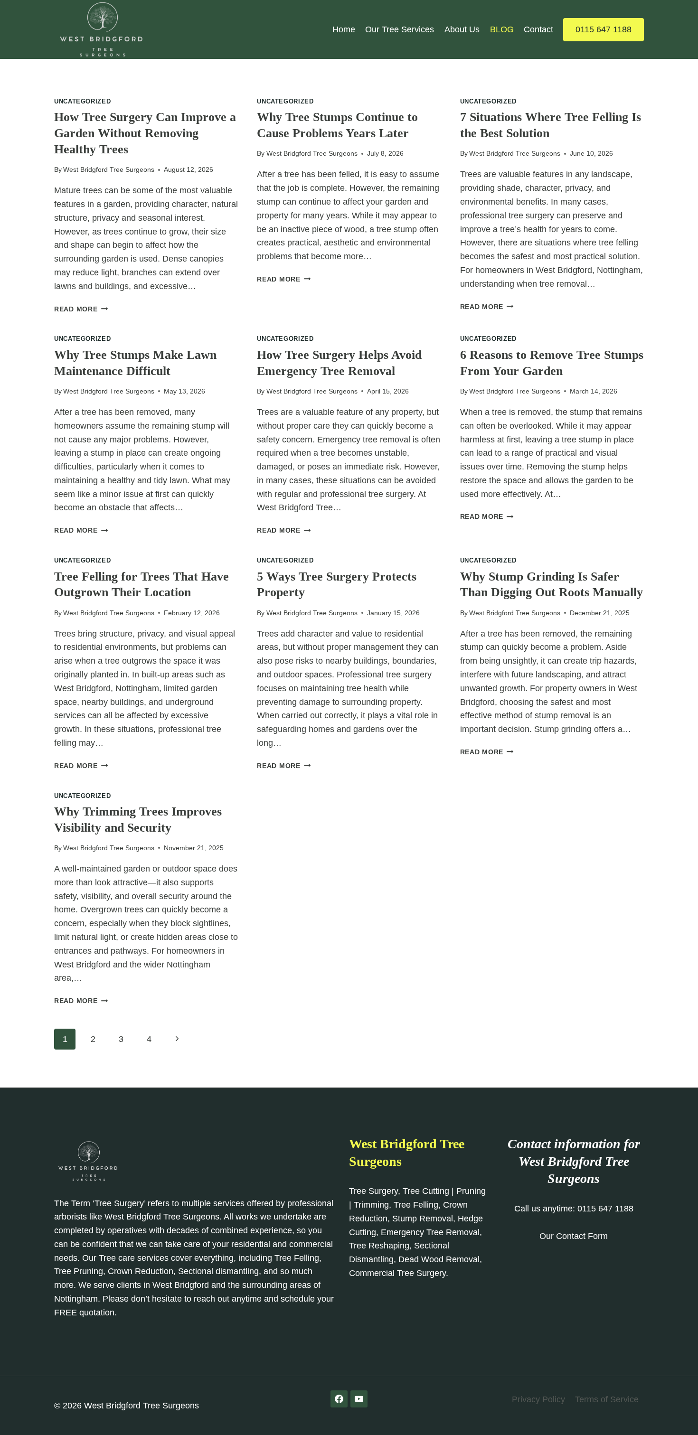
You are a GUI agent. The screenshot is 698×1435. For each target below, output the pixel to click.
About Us (462, 29)
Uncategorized (82, 101)
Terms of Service (607, 1399)
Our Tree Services (399, 29)
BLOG (502, 29)
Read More (81, 309)
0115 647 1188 (603, 29)
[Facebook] (339, 1398)
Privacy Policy (538, 1399)
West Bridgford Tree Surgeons (108, 169)
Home (343, 29)
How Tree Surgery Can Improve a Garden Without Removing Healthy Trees (145, 133)
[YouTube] (359, 1398)
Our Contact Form (573, 1236)
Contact (538, 29)
